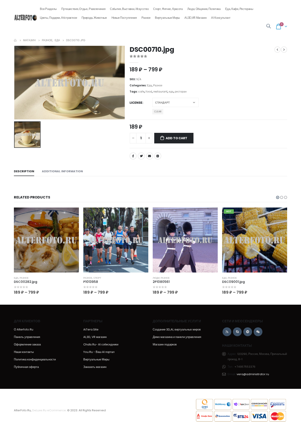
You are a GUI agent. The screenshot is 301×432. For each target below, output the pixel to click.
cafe (141, 91)
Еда (149, 85)
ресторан (181, 91)
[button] (278, 197)
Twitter (141, 155)
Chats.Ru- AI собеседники (100, 344)
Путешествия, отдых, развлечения (83, 9)
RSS (227, 331)
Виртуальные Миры (167, 17)
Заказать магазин (94, 367)
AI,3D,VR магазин (195, 17)
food (149, 91)
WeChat (258, 331)
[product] (46, 240)
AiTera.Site (90, 329)
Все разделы (48, 9)
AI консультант (220, 17)
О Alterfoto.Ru (23, 329)
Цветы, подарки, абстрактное (58, 17)
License (136, 102)
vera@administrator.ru (253, 374)
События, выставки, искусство (129, 9)
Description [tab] (24, 171)
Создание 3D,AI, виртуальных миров (177, 329)
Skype (237, 331)
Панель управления (27, 337)
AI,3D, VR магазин (95, 337)
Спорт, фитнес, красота (167, 9)
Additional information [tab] (62, 171)
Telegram (247, 331)
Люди (156, 278)
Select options (72, 215)
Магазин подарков (165, 344)
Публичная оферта (26, 367)
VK (157, 155)
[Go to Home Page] (15, 40)
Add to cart (176, 138)
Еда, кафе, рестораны (239, 9)
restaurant (160, 91)
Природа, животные (94, 17)
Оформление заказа (27, 344)
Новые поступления (124, 17)
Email (149, 155)
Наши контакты (24, 352)
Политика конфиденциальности (35, 359)
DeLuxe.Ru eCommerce (49, 410)
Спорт (97, 278)
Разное (145, 17)
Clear (158, 111)
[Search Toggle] (268, 26)
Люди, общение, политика (204, 9)
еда (171, 91)
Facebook (133, 155)
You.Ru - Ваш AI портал (99, 352)
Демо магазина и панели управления (177, 337)
